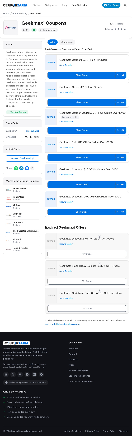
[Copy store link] (32, 168)
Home (6, 13)
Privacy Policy (109, 431)
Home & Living (19, 13)
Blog (64, 5)
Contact (73, 354)
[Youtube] (20, 374)
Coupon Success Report (81, 381)
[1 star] (112, 29)
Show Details (65, 65)
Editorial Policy (92, 431)
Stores (36, 5)
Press (71, 365)
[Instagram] (6, 374)
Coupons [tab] (67, 42)
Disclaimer (124, 431)
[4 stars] (121, 29)
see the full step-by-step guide (62, 324)
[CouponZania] (33, 343)
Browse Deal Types (78, 370)
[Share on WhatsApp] (16, 168)
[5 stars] (124, 29)
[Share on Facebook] (27, 168)
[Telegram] (41, 374)
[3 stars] (118, 29)
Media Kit (73, 359)
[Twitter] (13, 374)
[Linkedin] (34, 374)
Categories (51, 5)
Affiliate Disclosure (73, 431)
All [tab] (52, 42)
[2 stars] (115, 29)
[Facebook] (27, 374)
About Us (73, 348)
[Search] (125, 5)
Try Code (87, 254)
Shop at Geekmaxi (21, 158)
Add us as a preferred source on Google (27, 382)
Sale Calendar (79, 5)
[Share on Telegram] (21, 168)
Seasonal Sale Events (79, 376)
